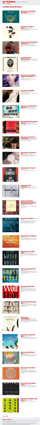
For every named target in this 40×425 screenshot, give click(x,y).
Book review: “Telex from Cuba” (28, 335)
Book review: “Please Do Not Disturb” (29, 106)
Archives (8, 3)
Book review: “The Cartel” (28, 168)
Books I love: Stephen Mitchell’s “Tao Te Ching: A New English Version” (28, 202)
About (3, 3)
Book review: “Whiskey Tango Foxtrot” (29, 399)
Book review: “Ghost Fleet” (28, 269)
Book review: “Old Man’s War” (28, 352)
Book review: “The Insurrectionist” (26, 58)
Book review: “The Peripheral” (26, 186)
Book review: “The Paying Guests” (28, 383)
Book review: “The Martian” (29, 236)
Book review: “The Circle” (28, 367)
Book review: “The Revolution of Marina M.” (29, 42)
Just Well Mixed (8, 1)
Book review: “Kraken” (27, 218)
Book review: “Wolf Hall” (28, 286)
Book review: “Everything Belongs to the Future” (28, 75)
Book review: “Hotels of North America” (29, 122)
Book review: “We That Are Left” (28, 153)
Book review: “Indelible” (28, 90)
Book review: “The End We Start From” (28, 11)
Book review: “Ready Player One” (28, 302)
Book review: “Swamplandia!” (25, 317)
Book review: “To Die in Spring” (27, 27)
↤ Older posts (5, 416)
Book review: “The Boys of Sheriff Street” (28, 137)
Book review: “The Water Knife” (28, 252)
